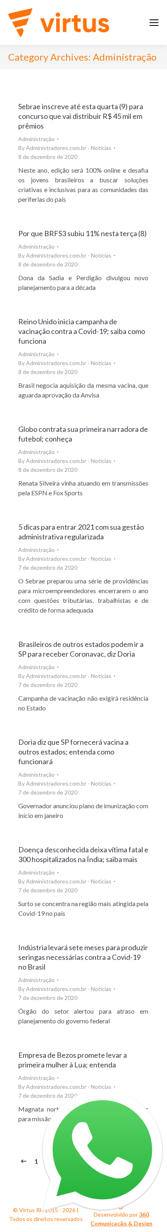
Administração (36, 138)
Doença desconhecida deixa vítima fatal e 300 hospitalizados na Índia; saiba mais (83, 854)
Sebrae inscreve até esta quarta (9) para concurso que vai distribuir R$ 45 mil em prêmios (80, 116)
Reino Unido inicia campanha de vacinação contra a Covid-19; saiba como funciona (81, 331)
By (64, 147)
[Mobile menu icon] (154, 22)
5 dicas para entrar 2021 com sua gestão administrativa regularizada (81, 531)
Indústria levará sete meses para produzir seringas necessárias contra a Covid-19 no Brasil (83, 957)
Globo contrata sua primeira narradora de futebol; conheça (83, 434)
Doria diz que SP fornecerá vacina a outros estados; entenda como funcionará (73, 752)
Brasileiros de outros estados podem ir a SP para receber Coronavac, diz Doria (80, 649)
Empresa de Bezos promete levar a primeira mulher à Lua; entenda (72, 1059)
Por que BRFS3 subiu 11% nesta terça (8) (82, 233)
